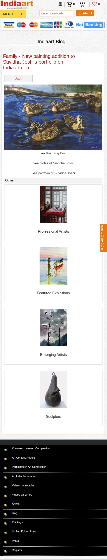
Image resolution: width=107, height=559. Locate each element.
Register (17, 550)
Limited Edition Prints (24, 531)
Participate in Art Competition (29, 466)
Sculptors (53, 416)
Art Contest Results (24, 457)
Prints (15, 540)
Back (18, 78)
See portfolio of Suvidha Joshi (53, 173)
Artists (16, 503)
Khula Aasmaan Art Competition (31, 448)
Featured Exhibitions (53, 293)
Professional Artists (53, 231)
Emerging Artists (53, 354)
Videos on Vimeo (22, 494)
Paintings (17, 522)
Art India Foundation (24, 476)
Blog (14, 513)
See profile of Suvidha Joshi (53, 163)
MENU (13, 14)
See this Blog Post (53, 153)
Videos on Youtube (23, 485)
